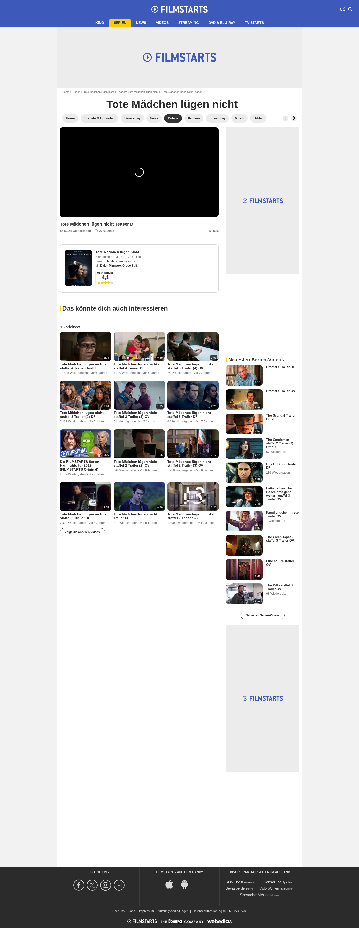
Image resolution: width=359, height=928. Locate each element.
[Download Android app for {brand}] (187, 884)
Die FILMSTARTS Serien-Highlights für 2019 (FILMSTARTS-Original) (80, 465)
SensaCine (272, 882)
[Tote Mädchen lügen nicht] (78, 268)
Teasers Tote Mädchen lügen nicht (137, 91)
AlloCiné (233, 882)
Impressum (146, 911)
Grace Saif (129, 265)
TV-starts (254, 23)
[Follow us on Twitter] (93, 885)
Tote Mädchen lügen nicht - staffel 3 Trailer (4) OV (190, 366)
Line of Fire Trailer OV (280, 563)
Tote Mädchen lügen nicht (99, 91)
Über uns (118, 911)
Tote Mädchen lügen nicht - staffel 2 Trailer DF (83, 516)
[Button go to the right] (294, 118)
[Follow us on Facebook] (79, 885)
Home (65, 91)
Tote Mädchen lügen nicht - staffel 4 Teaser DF (136, 366)
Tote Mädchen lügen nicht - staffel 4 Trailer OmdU (83, 366)
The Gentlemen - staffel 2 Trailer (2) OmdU (279, 443)
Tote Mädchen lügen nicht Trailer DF (135, 516)
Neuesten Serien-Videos (262, 615)
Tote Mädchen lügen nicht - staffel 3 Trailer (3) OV (136, 415)
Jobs (132, 911)
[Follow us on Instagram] (106, 885)
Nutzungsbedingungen (173, 911)
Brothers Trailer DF (280, 367)
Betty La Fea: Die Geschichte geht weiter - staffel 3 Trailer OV (279, 493)
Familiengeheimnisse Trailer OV (282, 514)
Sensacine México (254, 895)
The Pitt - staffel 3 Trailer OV (279, 587)
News (141, 23)
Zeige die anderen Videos (82, 532)
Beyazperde (235, 888)
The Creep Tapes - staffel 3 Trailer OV (280, 538)
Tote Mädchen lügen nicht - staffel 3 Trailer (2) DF (83, 415)
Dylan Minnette (110, 265)
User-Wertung (105, 272)
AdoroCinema (271, 888)
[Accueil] (179, 9)
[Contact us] (120, 885)
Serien (120, 23)
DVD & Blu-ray (222, 23)
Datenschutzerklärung (207, 911)
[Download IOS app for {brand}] (172, 884)
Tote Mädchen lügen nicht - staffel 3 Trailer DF (190, 415)
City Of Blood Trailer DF (281, 466)
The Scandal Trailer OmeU (281, 417)
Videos (162, 23)
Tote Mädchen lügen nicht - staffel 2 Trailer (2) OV (136, 463)
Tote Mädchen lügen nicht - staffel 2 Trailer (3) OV (190, 463)
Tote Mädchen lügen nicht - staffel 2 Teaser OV (190, 516)
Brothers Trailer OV (280, 391)
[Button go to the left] (285, 118)
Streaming (188, 23)
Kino (99, 23)
